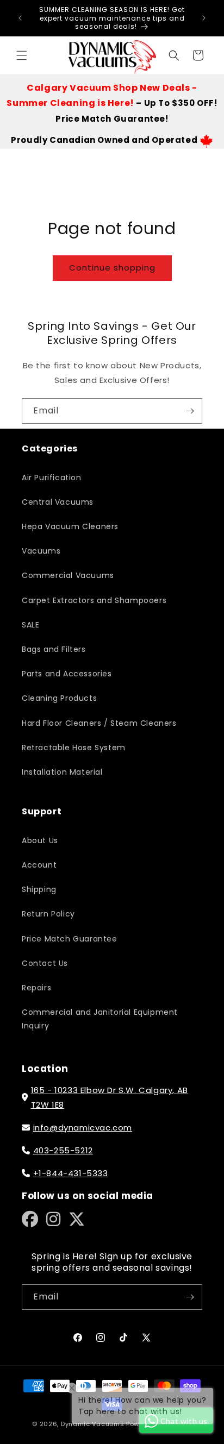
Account (39, 864)
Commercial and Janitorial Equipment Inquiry (100, 1019)
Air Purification (52, 477)
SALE (30, 624)
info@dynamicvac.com (82, 1127)
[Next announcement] (204, 18)
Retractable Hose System (74, 747)
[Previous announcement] (20, 18)
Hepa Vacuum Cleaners (70, 526)
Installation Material (62, 772)
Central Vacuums (58, 502)
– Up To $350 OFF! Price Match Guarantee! (112, 103)
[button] (22, 55)
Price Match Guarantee (69, 938)
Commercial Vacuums (68, 575)
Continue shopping (112, 267)
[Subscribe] (190, 411)
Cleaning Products (59, 698)
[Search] (174, 55)
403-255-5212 (63, 1150)
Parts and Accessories (67, 673)
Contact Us (45, 963)
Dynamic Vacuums (93, 1424)
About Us (40, 840)
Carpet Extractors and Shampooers (94, 600)
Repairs (36, 987)
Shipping (39, 889)
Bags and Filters (54, 649)
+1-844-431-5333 (70, 1173)
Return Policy (48, 913)
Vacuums (41, 550)
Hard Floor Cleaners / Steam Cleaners (99, 723)
